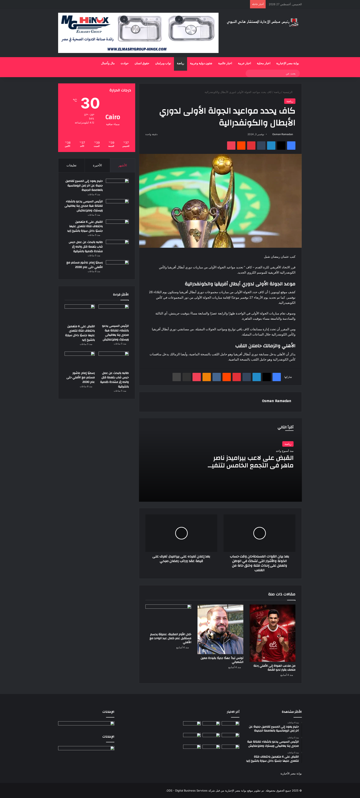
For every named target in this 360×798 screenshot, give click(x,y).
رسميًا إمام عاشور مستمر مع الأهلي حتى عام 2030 (84, 265)
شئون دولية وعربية (201, 63)
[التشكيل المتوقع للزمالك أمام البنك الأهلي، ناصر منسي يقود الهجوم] (192, 750)
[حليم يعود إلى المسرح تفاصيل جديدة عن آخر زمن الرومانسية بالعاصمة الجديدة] (117, 185)
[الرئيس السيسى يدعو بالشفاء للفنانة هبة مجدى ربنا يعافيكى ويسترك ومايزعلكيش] (117, 205)
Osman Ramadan (282, 134)
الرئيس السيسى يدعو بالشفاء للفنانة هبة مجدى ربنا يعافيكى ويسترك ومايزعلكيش (84, 206)
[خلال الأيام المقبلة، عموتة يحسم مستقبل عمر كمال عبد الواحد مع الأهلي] (168, 617)
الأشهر (122, 165)
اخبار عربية (244, 63)
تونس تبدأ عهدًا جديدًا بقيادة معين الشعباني (222, 660)
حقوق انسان (142, 63)
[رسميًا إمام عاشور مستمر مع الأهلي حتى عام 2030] (117, 266)
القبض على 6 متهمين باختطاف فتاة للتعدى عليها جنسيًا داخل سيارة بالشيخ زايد (85, 226)
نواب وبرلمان (163, 63)
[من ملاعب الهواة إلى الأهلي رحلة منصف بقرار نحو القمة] (272, 633)
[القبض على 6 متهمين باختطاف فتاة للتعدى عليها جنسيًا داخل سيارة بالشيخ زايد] (117, 226)
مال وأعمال (108, 63)
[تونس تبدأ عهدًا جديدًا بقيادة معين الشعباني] (220, 629)
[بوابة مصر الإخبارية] (263, 22)
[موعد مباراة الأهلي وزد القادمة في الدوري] (211, 750)
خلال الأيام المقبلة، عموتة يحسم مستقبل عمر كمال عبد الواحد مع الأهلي (170, 638)
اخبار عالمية (225, 63)
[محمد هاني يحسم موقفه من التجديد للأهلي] (192, 738)
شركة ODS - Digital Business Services (191, 790)
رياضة (180, 63)
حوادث (125, 63)
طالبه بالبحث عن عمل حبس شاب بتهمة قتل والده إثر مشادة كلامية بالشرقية (86, 246)
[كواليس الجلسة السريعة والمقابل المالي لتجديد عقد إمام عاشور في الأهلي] (230, 750)
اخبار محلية (263, 63)
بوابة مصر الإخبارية (287, 63)
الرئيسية (288, 92)
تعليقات (71, 165)
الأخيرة (97, 165)
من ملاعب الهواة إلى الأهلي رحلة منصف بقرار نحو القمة (274, 667)
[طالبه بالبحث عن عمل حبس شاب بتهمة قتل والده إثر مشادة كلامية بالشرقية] (117, 247)
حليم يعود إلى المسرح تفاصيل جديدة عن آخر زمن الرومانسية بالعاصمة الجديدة (84, 185)
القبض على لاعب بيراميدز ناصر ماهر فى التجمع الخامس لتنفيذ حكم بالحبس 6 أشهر (251, 465)
